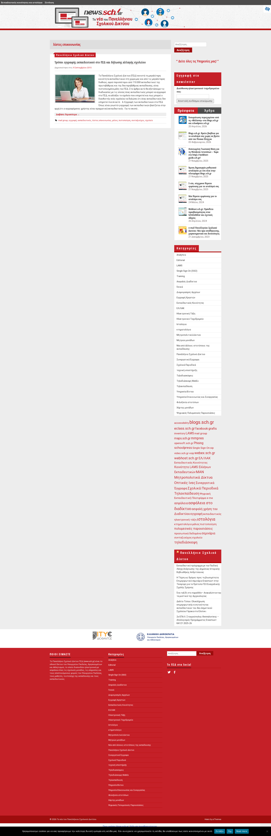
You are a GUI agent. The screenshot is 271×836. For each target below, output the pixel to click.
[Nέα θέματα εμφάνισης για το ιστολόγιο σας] (182, 199)
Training (181, 276)
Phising (198, 443)
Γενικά (180, 287)
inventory (179, 433)
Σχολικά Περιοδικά (186, 365)
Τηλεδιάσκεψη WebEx (188, 381)
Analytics (181, 255)
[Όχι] (267, 831)
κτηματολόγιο (184, 329)
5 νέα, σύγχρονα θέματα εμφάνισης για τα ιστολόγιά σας (204, 185)
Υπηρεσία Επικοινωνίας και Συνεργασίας (197, 397)
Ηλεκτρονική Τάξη (186, 313)
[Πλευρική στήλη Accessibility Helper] (267, 9)
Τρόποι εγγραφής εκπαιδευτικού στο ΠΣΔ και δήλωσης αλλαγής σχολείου (100, 62)
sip (212, 447)
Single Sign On (201, 447)
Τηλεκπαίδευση (184, 386)
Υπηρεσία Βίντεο (185, 391)
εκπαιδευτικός (84, 120)
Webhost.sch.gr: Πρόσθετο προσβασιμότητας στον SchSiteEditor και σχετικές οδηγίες (201, 213)
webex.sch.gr (204, 453)
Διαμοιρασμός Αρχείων (188, 292)
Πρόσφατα (186, 110)
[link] (158, 638)
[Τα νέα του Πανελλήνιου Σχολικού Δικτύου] (118, 17)
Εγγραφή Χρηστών (186, 297)
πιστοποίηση (124, 120)
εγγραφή (73, 120)
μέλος (115, 120)
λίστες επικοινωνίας (101, 120)
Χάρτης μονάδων (185, 407)
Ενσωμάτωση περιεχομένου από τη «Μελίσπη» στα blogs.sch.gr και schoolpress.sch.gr (204, 120)
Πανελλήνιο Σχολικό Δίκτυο (75, 55)
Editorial (181, 260)
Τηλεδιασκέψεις (185, 375)
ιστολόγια (206, 519)
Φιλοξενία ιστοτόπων (188, 402)
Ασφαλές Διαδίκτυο (187, 281)
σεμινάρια (208, 533)
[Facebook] (174, 672)
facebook (201, 428)
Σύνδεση (49, 2)
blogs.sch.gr (201, 422)
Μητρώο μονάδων (186, 340)
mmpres (197, 438)
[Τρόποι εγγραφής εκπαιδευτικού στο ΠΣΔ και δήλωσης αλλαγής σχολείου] (75, 88)
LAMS (179, 265)
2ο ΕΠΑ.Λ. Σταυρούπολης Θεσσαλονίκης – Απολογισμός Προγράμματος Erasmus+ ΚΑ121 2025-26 (198, 619)
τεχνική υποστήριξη (187, 370)
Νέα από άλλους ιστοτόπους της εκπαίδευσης (129, 745)
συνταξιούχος (137, 120)
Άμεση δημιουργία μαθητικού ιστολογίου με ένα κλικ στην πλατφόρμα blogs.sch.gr (202, 170)
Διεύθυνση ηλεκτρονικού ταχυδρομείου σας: (198, 90)
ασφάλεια (181, 503)
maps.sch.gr (182, 438)
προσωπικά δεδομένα (187, 533)
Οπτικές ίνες (184, 483)
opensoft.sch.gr (183, 443)
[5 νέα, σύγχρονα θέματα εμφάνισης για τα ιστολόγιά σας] (182, 186)
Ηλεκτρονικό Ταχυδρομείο (190, 319)
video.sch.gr (181, 453)
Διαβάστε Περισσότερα (68, 114)
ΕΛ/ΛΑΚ (180, 308)
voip (191, 453)
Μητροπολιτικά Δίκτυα (189, 335)
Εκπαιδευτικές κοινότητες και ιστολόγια (21, 2)
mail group (63, 120)
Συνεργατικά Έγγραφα (188, 359)
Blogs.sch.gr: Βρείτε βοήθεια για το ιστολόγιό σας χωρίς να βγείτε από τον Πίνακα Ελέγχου (204, 136)
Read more (241, 831)
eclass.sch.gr (184, 428)
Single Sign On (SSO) (187, 271)
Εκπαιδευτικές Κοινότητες (190, 303)
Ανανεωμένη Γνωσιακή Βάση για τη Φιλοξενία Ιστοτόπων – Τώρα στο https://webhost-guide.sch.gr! (204, 153)
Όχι (230, 831)
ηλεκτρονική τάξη (185, 519)
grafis (212, 428)
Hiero (207, 819)
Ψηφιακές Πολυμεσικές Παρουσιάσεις (196, 413)
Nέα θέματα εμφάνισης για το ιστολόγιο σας (203, 198)
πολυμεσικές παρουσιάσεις (193, 528)
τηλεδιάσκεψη (185, 542)
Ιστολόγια (181, 324)
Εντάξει (219, 831)
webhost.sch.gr (186, 458)
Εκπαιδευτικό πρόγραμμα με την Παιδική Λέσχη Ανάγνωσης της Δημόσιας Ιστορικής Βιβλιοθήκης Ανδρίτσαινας (198, 568)
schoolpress (183, 448)
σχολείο (149, 120)
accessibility (181, 422)
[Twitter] (169, 672)
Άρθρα (209, 110)
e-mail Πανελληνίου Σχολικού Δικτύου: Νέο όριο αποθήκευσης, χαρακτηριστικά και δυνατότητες (204, 230)
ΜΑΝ (200, 472)
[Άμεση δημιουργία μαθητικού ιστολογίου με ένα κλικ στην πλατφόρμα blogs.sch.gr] (182, 170)
